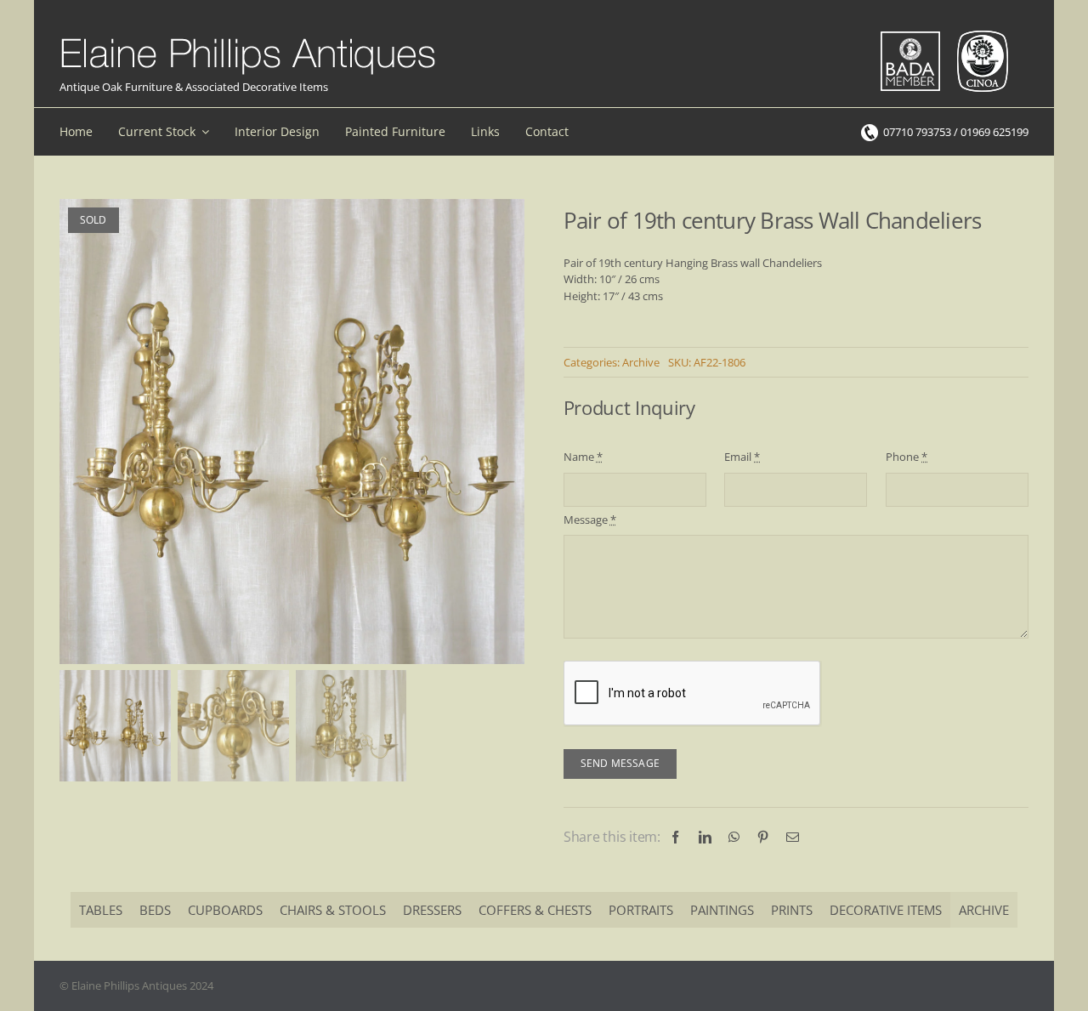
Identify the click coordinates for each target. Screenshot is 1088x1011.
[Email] (793, 837)
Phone (906, 456)
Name (583, 456)
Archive (641, 362)
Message (590, 519)
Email (742, 456)
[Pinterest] (763, 837)
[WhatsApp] (734, 837)
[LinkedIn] (705, 837)
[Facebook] (675, 837)
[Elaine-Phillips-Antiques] (248, 39)
